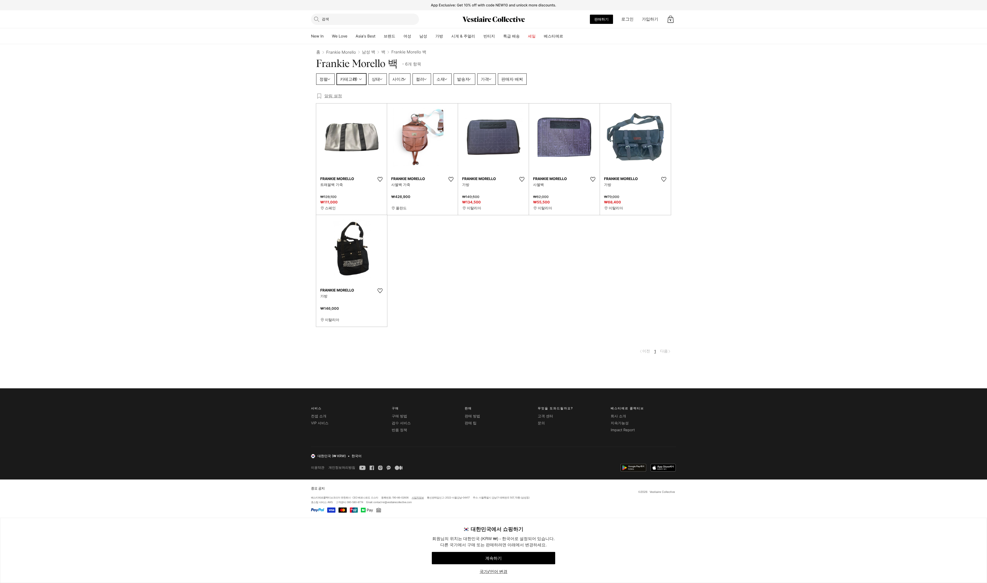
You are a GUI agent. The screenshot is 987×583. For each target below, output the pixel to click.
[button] (670, 19)
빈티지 (489, 36)
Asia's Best (366, 36)
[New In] (328, 36)
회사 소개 (618, 416)
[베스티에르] (567, 36)
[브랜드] (399, 36)
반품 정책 (399, 430)
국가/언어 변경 (493, 571)
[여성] (415, 36)
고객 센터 (545, 416)
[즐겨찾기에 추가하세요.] (380, 179)
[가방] (447, 36)
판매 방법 (472, 416)
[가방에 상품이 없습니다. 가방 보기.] (670, 19)
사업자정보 (418, 497)
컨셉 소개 (318, 416)
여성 (407, 36)
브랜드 (389, 36)
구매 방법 (399, 416)
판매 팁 (471, 423)
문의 (541, 423)
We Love (339, 36)
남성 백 (369, 51)
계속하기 (493, 558)
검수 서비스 (401, 423)
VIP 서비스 (319, 423)
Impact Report (623, 430)
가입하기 (650, 19)
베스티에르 (553, 36)
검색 (325, 19)
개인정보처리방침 (341, 467)
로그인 (627, 19)
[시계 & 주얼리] (479, 36)
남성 (423, 36)
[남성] (431, 36)
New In (317, 36)
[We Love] (352, 36)
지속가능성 (620, 423)
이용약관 (317, 467)
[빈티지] (499, 36)
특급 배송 (511, 36)
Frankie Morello (341, 52)
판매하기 (601, 19)
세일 (532, 36)
